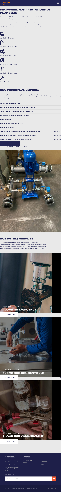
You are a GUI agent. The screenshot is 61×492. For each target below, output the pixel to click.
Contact (25, 465)
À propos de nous (27, 460)
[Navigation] (58, 2)
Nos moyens (44, 461)
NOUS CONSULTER (8, 143)
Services (25, 462)
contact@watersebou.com (12, 464)
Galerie (42, 464)
